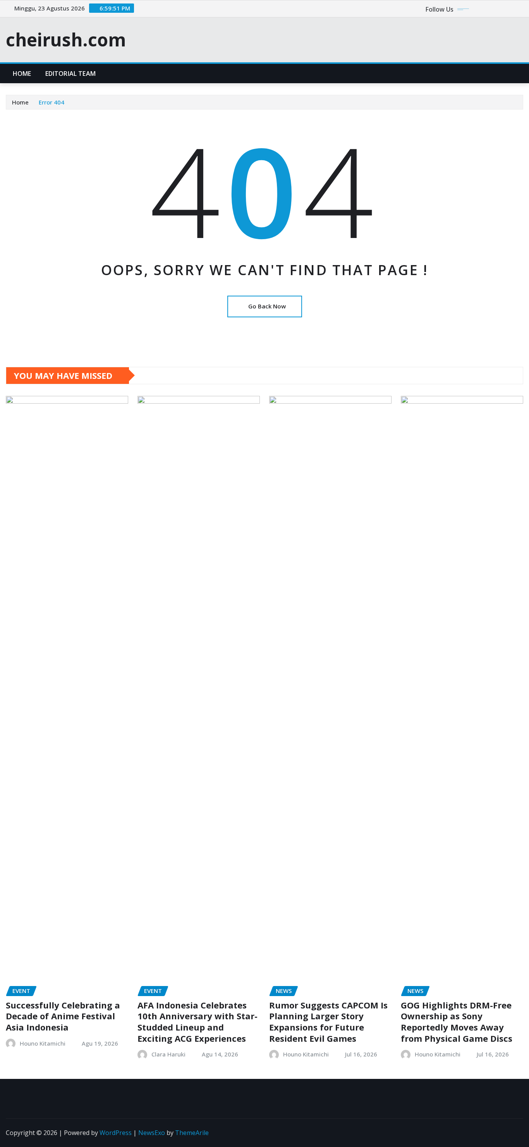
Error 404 (51, 102)
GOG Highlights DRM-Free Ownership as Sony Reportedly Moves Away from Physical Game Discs (456, 1021)
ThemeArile (192, 1132)
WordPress (116, 1132)
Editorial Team (70, 73)
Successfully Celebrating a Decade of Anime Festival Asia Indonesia (63, 1016)
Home (22, 73)
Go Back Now (267, 306)
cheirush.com (66, 39)
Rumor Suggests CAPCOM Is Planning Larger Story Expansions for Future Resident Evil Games (328, 1021)
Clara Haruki (168, 1054)
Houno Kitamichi (42, 1043)
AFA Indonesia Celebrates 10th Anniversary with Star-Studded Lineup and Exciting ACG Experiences (197, 1021)
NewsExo (151, 1132)
